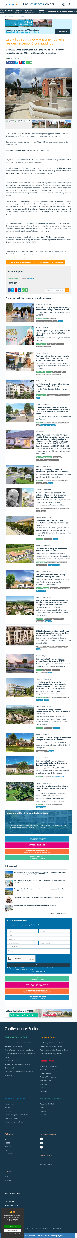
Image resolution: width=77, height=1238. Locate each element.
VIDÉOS (7, 1143)
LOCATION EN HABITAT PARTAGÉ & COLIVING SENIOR (37, 985)
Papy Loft (8, 1111)
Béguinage (8, 1107)
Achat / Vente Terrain (47, 1070)
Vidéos (64, 11)
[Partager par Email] (30, 62)
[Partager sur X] (16, 62)
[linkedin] (12, 4)
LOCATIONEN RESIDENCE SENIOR (37, 979)
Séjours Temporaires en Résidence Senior (19, 1050)
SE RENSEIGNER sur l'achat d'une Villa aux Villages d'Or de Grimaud (35, 262)
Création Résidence (47, 1073)
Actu (59, 11)
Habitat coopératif (11, 1118)
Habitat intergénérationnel (14, 1122)
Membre (65, 4)
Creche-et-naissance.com (14, 1216)
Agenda (70, 11)
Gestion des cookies (54, 1228)
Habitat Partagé (10, 1104)
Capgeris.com (9, 1202)
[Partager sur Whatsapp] (27, 62)
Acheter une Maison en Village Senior (18, 1064)
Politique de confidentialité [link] (12, 1234)
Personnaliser (12, 1230)
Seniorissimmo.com (11, 1205)
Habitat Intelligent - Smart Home (16, 1115)
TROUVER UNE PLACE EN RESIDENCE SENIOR (37, 857)
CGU (41, 1160)
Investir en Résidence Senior (14, 1061)
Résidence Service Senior (6, 11)
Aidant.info (8, 1212)
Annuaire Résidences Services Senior (18, 1043)
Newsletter (8, 1154)
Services (43, 1115)
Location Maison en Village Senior (51, 1046)
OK (67, 290)
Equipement (52, 11)
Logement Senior (18, 11)
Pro (75, 11)
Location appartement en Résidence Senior (55, 1043)
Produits (43, 1111)
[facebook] (6, 4)
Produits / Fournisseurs (48, 1077)
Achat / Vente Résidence (48, 1066)
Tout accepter (12, 1227)
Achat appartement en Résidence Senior (54, 1050)
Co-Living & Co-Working (13, 1220)
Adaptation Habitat (47, 1104)
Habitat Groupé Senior (15, 1098)
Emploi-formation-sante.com (15, 1209)
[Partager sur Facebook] (9, 290)
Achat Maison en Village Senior (51, 1053)
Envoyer (38, 965)
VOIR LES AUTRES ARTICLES (59, 913)
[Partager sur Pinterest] (20, 62)
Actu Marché (44, 1084)
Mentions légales (46, 1164)
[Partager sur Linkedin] (23, 62)
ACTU (7, 1139)
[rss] (16, 4)
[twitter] (9, 4)
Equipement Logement (50, 1098)
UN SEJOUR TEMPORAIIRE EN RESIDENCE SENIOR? (37, 845)
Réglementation (45, 1080)
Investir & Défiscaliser (29, 11)
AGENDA (8, 1146)
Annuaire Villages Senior (13, 1046)
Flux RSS (8, 1150)
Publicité (8, 1180)
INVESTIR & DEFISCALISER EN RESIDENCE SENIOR (37, 839)
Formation (43, 1091)
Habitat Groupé (42, 11)
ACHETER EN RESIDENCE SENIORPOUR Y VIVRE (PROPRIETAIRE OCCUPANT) (37, 851)
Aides (42, 1107)
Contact (7, 1177)
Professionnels (47, 1060)
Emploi (42, 1088)
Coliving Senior (10, 1068)
